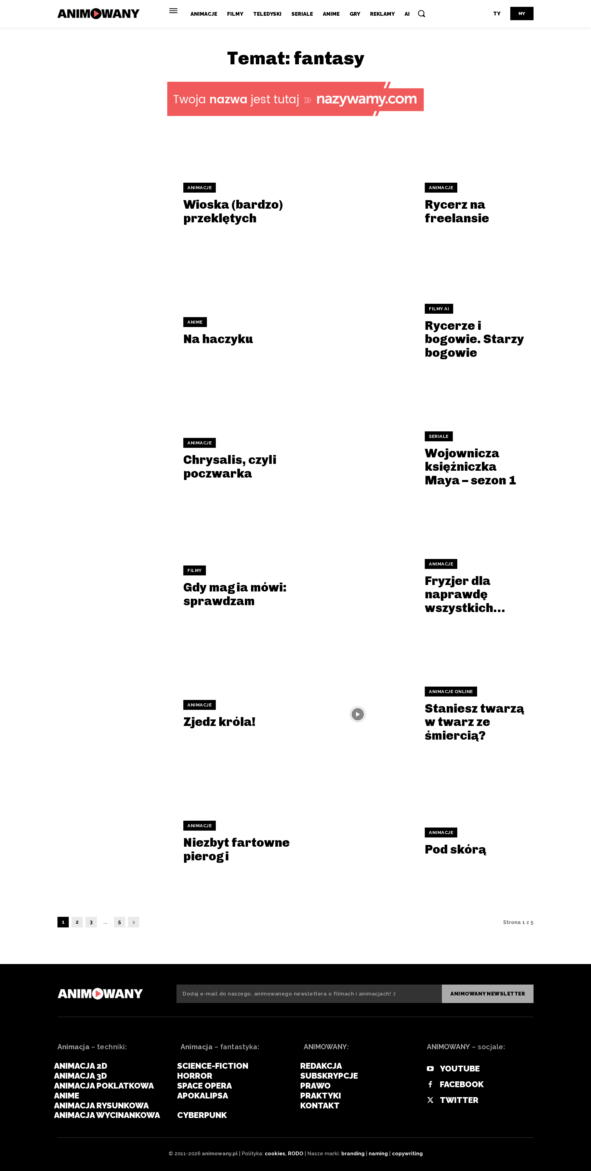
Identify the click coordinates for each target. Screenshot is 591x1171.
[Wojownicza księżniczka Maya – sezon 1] (357, 459)
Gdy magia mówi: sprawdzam (235, 594)
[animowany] (99, 13)
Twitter (459, 1100)
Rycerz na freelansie (457, 211)
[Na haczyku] (116, 331)
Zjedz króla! (219, 721)
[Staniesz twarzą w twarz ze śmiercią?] (357, 714)
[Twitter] (430, 1100)
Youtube (460, 1069)
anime (195, 322)
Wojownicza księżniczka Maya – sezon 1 (470, 466)
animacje (199, 187)
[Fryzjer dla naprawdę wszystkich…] (357, 586)
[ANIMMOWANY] (100, 994)
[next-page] (133, 922)
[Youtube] (430, 1069)
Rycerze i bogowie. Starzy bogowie (474, 339)
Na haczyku (218, 338)
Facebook (462, 1084)
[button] (421, 13)
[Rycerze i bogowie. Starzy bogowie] (357, 331)
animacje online (451, 691)
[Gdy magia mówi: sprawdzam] (116, 586)
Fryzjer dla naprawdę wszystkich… (465, 594)
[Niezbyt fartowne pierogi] (116, 841)
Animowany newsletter (487, 994)
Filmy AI (439, 308)
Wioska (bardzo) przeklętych (233, 211)
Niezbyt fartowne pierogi (236, 849)
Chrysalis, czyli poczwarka (229, 466)
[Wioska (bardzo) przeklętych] (116, 203)
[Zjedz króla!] (116, 714)
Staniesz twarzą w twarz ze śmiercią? (474, 722)
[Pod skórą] (357, 841)
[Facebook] (430, 1085)
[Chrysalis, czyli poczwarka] (116, 459)
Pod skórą (455, 849)
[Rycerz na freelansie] (357, 203)
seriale (439, 436)
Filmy (194, 570)
